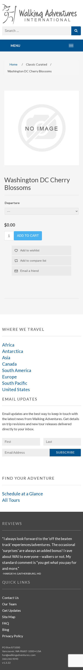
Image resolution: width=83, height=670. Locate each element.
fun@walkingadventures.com (19, 655)
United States (16, 389)
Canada (9, 363)
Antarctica (12, 351)
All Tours (11, 500)
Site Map (8, 617)
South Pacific (14, 383)
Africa (8, 344)
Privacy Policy (12, 636)
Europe (9, 376)
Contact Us (10, 598)
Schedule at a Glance (22, 493)
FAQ (5, 623)
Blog (5, 629)
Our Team (9, 604)
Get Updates (11, 610)
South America (16, 370)
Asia (6, 357)
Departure (12, 203)
